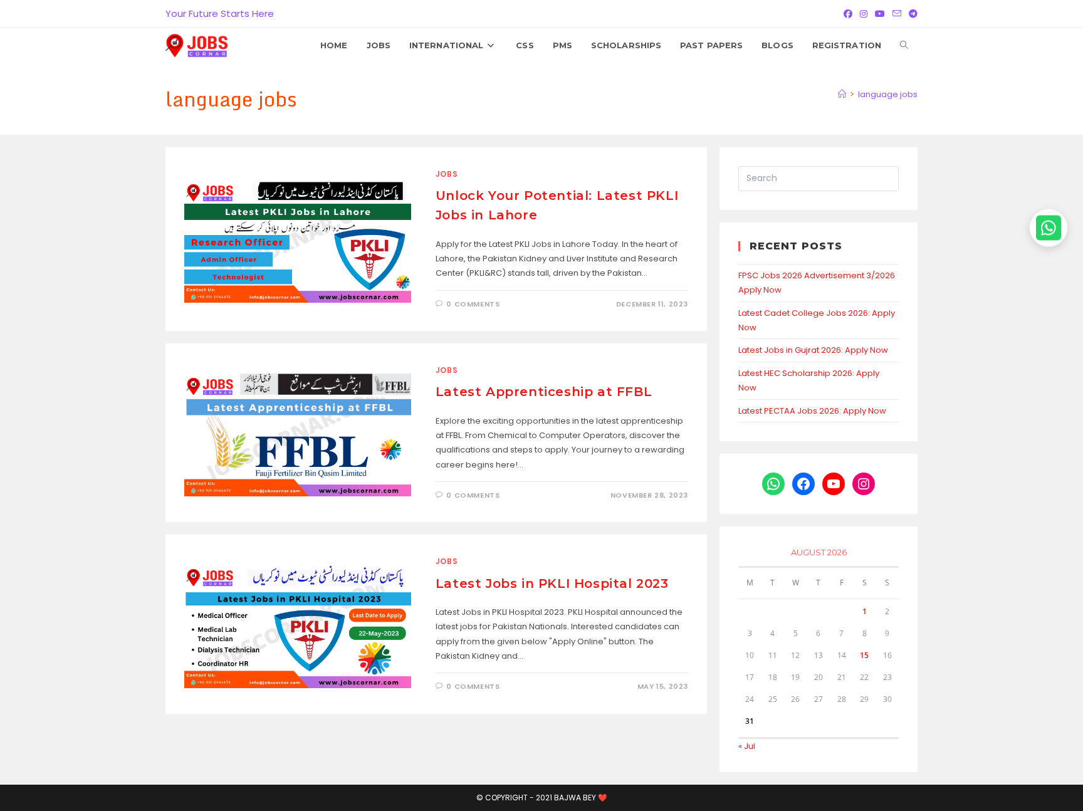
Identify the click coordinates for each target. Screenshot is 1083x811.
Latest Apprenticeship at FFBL (544, 391)
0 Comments (473, 304)
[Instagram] (863, 14)
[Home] (842, 94)
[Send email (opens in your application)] (897, 14)
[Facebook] (848, 14)
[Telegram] (911, 14)
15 (864, 655)
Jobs (447, 174)
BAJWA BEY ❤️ (580, 797)
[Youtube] (880, 14)
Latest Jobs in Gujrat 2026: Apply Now (813, 350)
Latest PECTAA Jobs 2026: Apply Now (812, 411)
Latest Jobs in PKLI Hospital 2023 (552, 583)
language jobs (888, 94)
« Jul (746, 746)
